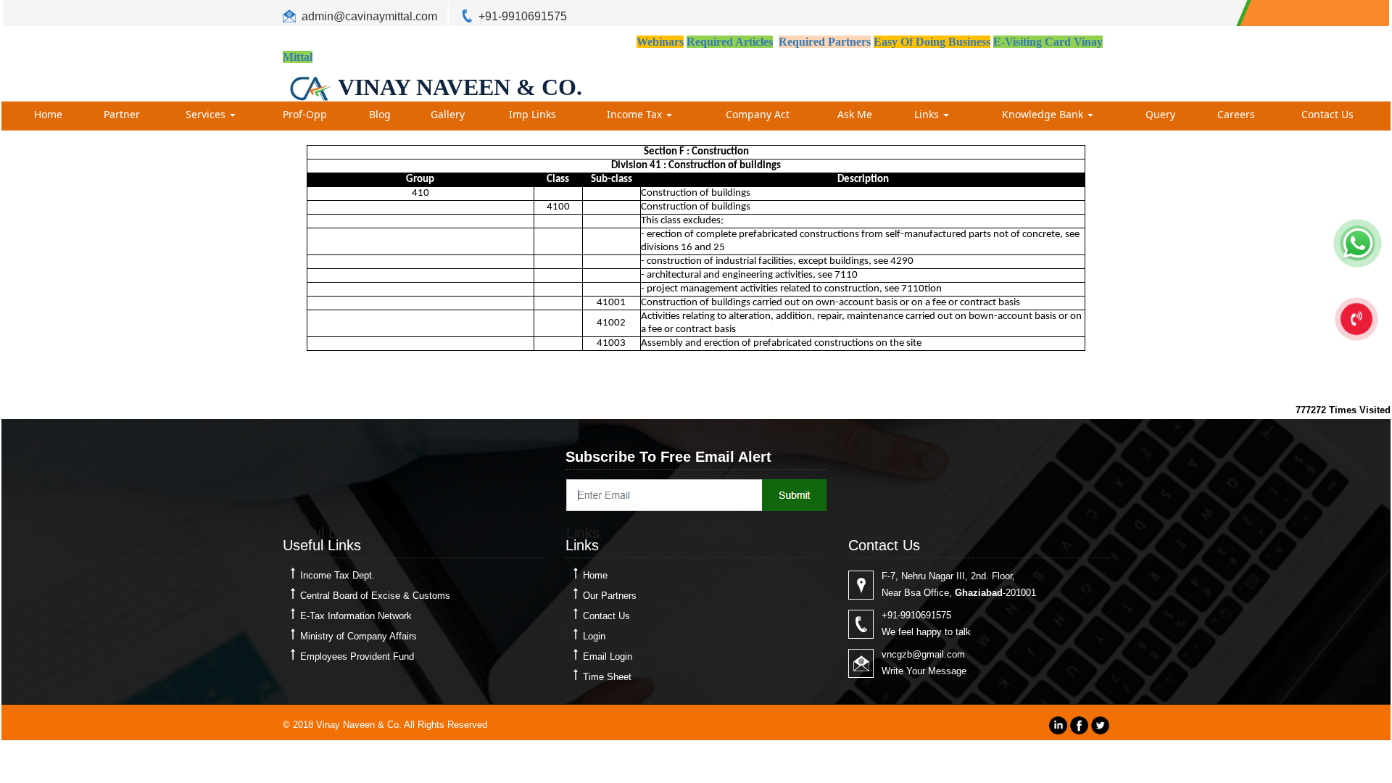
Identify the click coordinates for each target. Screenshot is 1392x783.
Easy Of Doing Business (932, 42)
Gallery (448, 114)
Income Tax (636, 114)
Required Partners (825, 42)
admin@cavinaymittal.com (369, 16)
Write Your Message (924, 671)
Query (1160, 114)
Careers (1236, 114)
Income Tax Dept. (337, 575)
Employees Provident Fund (357, 656)
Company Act (758, 114)
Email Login (607, 656)
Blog (380, 114)
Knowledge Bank (1044, 114)
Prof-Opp (305, 114)
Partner (122, 114)
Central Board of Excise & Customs (375, 595)
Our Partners (610, 595)
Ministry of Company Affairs (358, 636)
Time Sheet (607, 676)
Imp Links (532, 114)
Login (594, 636)
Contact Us (1327, 114)
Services (207, 114)
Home (48, 114)
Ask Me (854, 114)
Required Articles (730, 42)
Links (928, 114)
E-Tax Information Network (356, 615)
